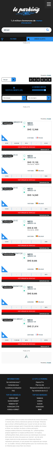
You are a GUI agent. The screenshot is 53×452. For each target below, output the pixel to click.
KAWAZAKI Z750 (13, 407)
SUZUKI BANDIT (13, 401)
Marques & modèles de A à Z (40, 388)
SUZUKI (39, 404)
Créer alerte (39, 39)
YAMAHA (40, 398)
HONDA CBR (13, 398)
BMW (40, 409)
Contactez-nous (13, 385)
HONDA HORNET (13, 409)
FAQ (13, 391)
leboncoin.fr (45, 149)
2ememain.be (44, 182)
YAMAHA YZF (13, 404)
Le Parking (26, 11)
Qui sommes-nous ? (13, 382)
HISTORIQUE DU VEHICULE (26, 147)
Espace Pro (40, 382)
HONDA (39, 401)
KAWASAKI (40, 407)
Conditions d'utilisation (13, 388)
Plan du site (40, 385)
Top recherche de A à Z (40, 391)
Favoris (5, 137)
